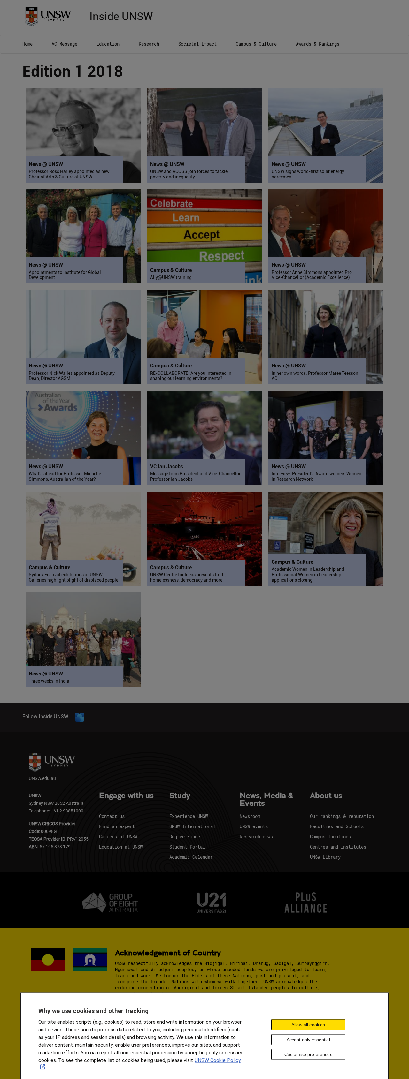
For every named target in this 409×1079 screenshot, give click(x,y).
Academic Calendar (191, 857)
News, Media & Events (266, 800)
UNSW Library (325, 857)
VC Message (64, 44)
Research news (256, 837)
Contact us (112, 816)
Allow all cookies (308, 1024)
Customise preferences (308, 1054)
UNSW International (192, 826)
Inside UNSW (121, 15)
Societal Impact (197, 44)
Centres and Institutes (338, 847)
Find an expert (117, 826)
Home (27, 44)
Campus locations (330, 837)
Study (179, 796)
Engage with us (126, 796)
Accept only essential (308, 1039)
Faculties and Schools (337, 826)
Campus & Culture (256, 44)
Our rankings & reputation (342, 816)
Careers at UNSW (118, 837)
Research (149, 44)
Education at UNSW (121, 847)
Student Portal (187, 847)
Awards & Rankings (317, 44)
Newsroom (250, 816)
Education (108, 44)
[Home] (50, 16)
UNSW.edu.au (42, 778)
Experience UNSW (188, 816)
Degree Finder (186, 837)
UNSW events (254, 826)
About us (326, 796)
